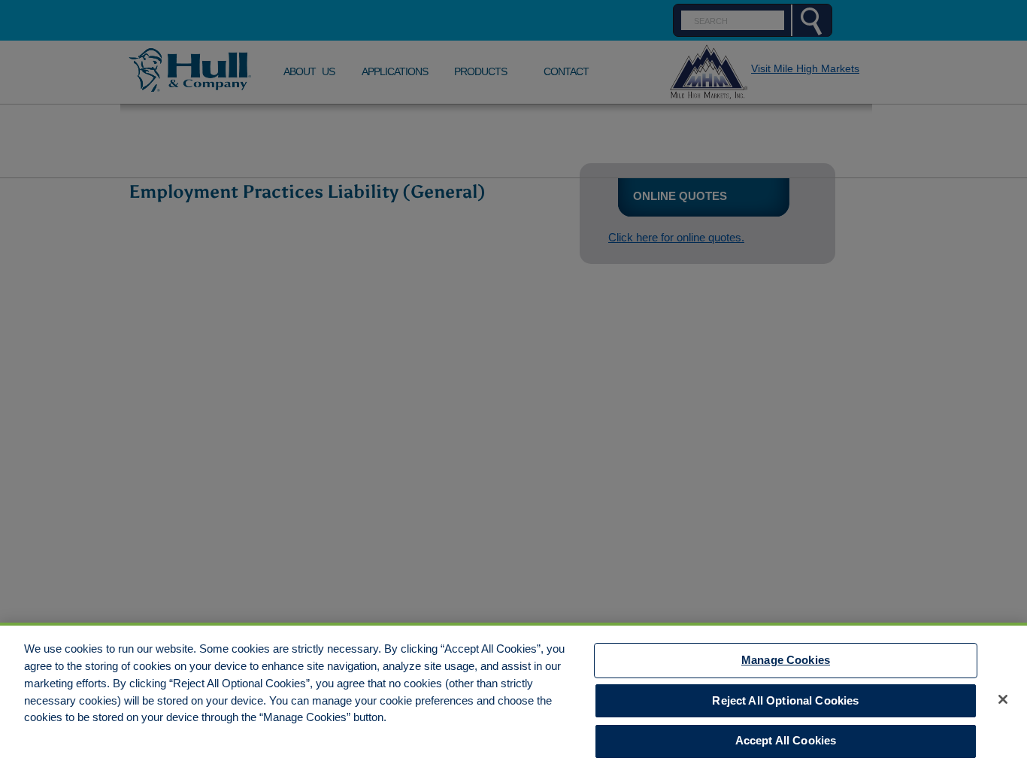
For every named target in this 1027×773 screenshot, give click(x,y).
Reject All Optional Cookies (785, 700)
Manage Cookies (785, 659)
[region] (513, 698)
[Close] (1002, 699)
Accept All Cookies (786, 741)
